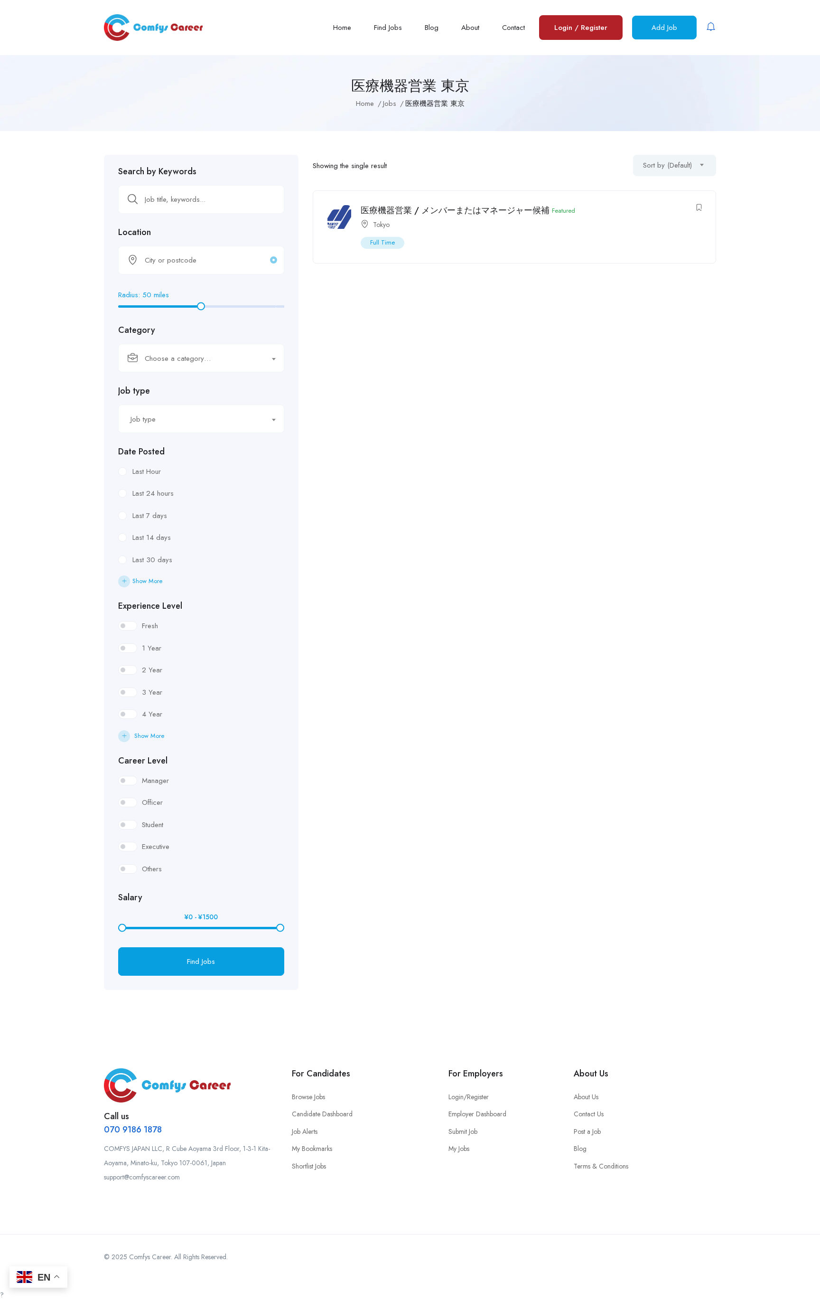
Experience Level (150, 606)
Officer (152, 802)
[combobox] (201, 358)
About (470, 27)
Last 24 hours (153, 493)
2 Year (152, 670)
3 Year (152, 692)
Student (152, 825)
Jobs (389, 103)
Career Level (143, 760)
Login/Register (468, 1097)
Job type (134, 391)
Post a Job (587, 1131)
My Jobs (458, 1148)
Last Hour (146, 471)
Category (136, 330)
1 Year (151, 648)
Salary (130, 897)
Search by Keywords (157, 171)
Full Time (382, 242)
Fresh (150, 626)
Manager (155, 780)
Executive (155, 846)
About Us (586, 1097)
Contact (513, 27)
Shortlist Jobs (309, 1166)
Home (342, 27)
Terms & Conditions (601, 1166)
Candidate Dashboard (322, 1114)
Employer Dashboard (477, 1114)
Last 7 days (149, 515)
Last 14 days (151, 537)
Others (152, 869)
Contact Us (589, 1114)
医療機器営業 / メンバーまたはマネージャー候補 (455, 210)
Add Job (664, 27)
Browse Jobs (308, 1097)
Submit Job (462, 1131)
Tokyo (381, 224)
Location (134, 232)
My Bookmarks (312, 1148)
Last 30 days (152, 560)
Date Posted (141, 451)
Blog (431, 27)
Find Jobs (388, 27)
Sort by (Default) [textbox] (667, 165)
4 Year (152, 714)
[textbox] (195, 358)
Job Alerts (304, 1131)
